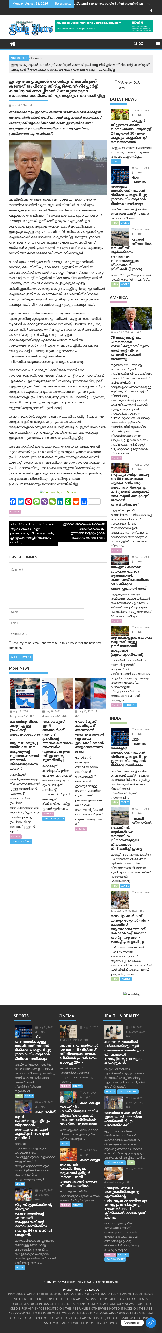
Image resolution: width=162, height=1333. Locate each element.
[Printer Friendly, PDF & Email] (58, 492)
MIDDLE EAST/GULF (21, 841)
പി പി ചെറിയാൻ (72, 1040)
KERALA (116, 161)
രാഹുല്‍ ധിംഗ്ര (136, 1032)
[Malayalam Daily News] (13, 43)
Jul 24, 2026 (135, 1098)
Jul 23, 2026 (90, 1150)
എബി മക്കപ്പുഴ (115, 1182)
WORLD (125, 284)
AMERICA (14, 511)
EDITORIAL (130, 705)
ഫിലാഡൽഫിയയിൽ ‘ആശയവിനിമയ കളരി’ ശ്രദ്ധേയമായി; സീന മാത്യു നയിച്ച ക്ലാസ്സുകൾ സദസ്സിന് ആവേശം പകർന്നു (32, 533)
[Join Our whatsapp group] (151, 1322)
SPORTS (125, 223)
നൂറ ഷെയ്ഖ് (19, 716)
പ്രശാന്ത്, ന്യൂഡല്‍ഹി (125, 911)
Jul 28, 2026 (135, 1027)
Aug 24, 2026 (142, 111)
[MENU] (158, 43)
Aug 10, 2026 (85, 711)
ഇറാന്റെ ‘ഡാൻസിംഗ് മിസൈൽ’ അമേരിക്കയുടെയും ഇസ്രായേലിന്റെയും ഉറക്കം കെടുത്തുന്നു (84, 531)
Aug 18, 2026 (52, 711)
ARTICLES (110, 1091)
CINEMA (77, 1086)
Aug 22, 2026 (45, 1102)
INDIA (115, 223)
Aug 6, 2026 (90, 1093)
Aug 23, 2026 (142, 465)
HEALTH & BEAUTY (128, 1091)
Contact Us (92, 1290)
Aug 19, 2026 (20, 711)
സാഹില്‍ (43, 1195)
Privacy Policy (72, 1290)
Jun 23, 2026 (135, 1169)
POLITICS (125, 979)
